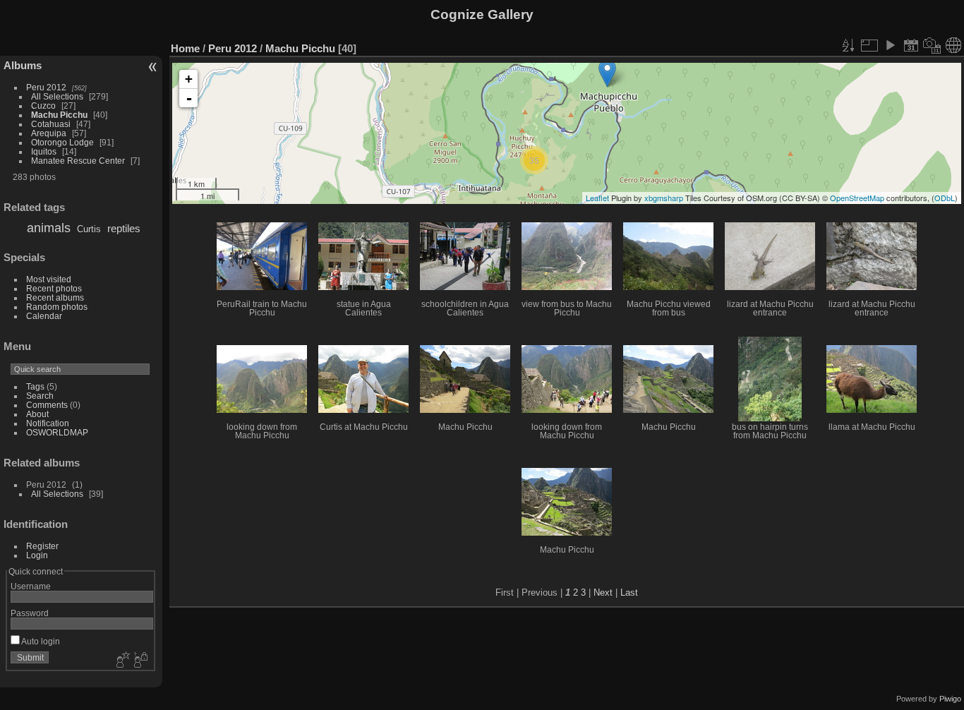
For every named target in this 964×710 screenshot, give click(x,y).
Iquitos (43, 151)
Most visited (48, 279)
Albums (23, 65)
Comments (47, 404)
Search (40, 395)
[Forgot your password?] (140, 660)
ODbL (944, 197)
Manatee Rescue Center (78, 160)
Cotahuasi (51, 123)
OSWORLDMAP (57, 432)
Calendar (44, 315)
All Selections (57, 96)
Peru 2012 (46, 87)
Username (31, 586)
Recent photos (54, 288)
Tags (35, 386)
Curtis (89, 229)
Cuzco (43, 105)
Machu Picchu (59, 114)
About (37, 414)
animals (49, 228)
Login (37, 555)
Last (629, 592)
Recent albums (55, 297)
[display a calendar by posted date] (911, 45)
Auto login (40, 641)
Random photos (57, 306)
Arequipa (48, 133)
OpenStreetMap (857, 197)
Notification (47, 423)
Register (42, 545)
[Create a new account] (121, 660)
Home (185, 48)
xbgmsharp (663, 197)
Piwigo (950, 698)
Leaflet (597, 197)
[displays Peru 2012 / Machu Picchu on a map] (953, 45)
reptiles (123, 228)
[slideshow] (890, 45)
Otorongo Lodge (62, 142)
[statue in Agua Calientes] (607, 73)
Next (603, 592)
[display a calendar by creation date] (932, 45)
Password (30, 613)
